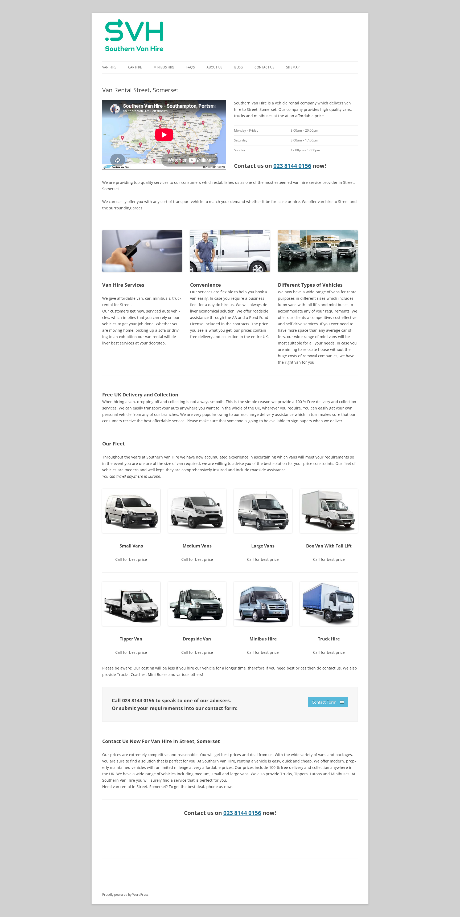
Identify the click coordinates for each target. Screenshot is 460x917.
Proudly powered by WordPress (125, 894)
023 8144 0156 (292, 165)
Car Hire (135, 67)
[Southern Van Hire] (134, 37)
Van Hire (109, 67)
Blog (238, 67)
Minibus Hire (164, 67)
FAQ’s (190, 67)
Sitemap (292, 67)
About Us (215, 67)
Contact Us (264, 67)
